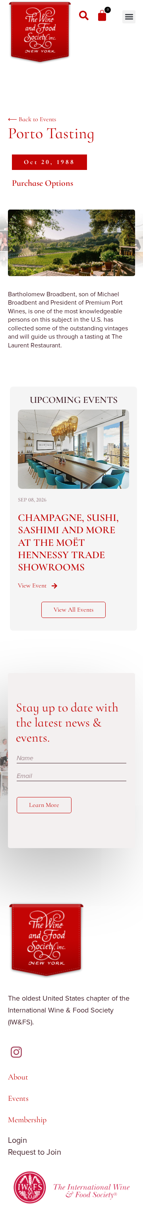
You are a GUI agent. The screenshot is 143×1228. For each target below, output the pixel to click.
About (18, 1077)
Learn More (44, 805)
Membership (27, 1120)
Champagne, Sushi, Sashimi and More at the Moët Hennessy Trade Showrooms (68, 542)
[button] (128, 16)
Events (18, 1098)
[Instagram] (16, 1052)
